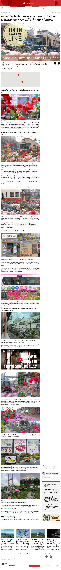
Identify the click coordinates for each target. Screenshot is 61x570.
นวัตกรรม (35, 8)
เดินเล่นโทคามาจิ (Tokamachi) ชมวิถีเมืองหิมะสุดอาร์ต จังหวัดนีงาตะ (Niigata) (51, 499)
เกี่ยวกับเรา (3, 559)
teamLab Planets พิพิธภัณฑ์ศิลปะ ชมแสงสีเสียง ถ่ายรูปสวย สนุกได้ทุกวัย (51, 492)
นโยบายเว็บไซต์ (11, 559)
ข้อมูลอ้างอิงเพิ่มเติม (7, 508)
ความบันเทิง (28, 8)
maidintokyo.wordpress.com (47, 477)
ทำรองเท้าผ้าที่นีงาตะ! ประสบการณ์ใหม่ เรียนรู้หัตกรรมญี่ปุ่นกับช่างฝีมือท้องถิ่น (51, 507)
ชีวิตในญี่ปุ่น (43, 8)
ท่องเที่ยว (13, 8)
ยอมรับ (35, 565)
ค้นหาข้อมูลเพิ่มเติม (46, 565)
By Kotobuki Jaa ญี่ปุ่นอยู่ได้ (6, 68)
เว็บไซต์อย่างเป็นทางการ (34, 507)
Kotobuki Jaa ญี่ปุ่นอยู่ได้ (9, 516)
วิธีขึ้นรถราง (24, 345)
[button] (22, 82)
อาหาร (21, 8)
